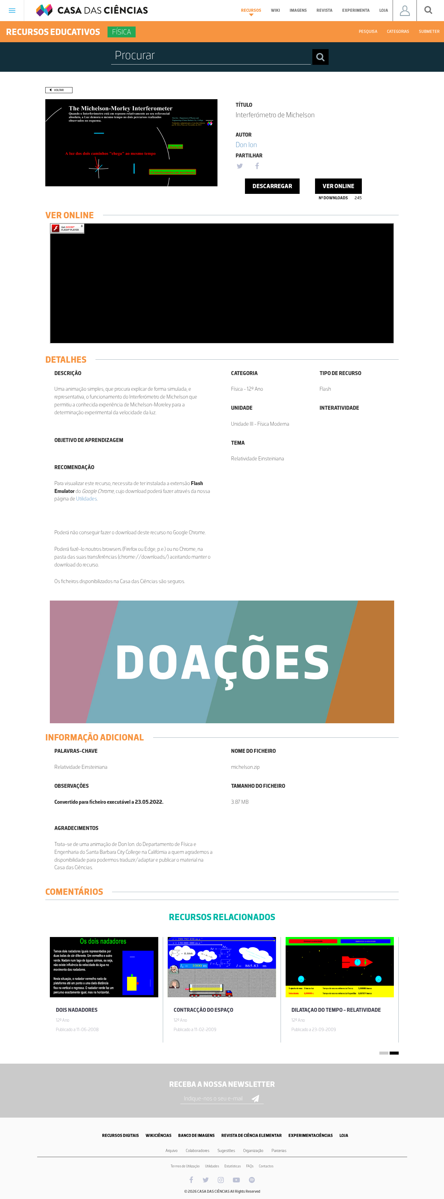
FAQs (249, 1166)
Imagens (298, 10)
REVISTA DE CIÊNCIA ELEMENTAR (251, 1135)
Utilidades (86, 498)
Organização (253, 1150)
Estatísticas (232, 1166)
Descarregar (272, 186)
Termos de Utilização (185, 1166)
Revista (325, 10)
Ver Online (338, 186)
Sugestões (226, 1150)
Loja (383, 10)
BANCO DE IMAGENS (196, 1135)
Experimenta (356, 10)
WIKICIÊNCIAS (159, 1135)
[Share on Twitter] (239, 166)
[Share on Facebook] (257, 166)
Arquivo (172, 1150)
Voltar (59, 90)
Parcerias (279, 1150)
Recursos (251, 10)
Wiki (275, 10)
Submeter (429, 31)
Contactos (266, 1166)
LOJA (343, 1135)
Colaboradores (197, 1150)
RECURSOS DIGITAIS (120, 1135)
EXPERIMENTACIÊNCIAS (310, 1135)
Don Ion (246, 144)
